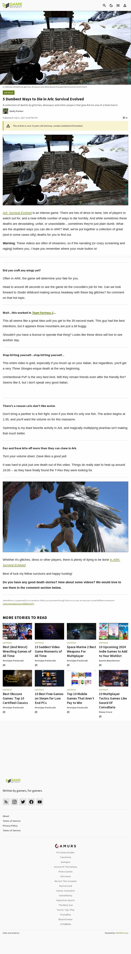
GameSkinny (65, 895)
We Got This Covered (65, 881)
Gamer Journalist (65, 890)
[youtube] (39, 801)
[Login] (124, 5)
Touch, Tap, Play (65, 909)
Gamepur (65, 862)
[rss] (6, 801)
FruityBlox (65, 914)
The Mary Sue (66, 905)
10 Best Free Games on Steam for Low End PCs (49, 698)
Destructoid (65, 885)
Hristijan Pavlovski (13, 660)
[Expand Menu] (118, 5)
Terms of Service (11, 820)
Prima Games (66, 871)
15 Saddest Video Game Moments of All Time (48, 651)
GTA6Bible (65, 924)
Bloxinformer (65, 919)
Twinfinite (65, 857)
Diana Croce (105, 711)
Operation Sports (65, 900)
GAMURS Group (121, 933)
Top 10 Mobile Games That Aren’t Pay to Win (80, 698)
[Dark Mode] (111, 5)
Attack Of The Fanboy (65, 866)
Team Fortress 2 (42, 313)
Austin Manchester (109, 660)
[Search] (104, 5)
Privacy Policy (10, 825)
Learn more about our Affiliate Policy (18, 603)
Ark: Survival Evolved (17, 213)
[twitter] (22, 801)
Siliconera (65, 876)
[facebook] (31, 801)
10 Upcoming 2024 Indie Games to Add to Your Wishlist (113, 651)
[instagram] (14, 801)
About (6, 816)
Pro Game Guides (65, 852)
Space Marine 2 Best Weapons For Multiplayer (81, 651)
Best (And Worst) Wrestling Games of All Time (17, 651)
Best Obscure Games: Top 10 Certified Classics (15, 698)
